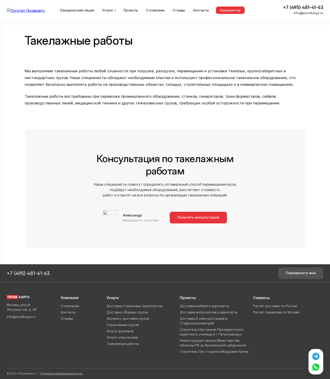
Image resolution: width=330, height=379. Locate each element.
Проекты (130, 10)
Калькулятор (230, 10)
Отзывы (179, 10)
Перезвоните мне (301, 273)
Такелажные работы (123, 344)
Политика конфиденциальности (61, 373)
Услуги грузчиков (120, 331)
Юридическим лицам (77, 10)
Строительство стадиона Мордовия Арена (214, 351)
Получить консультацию (198, 217)
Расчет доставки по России (275, 306)
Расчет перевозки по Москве (276, 312)
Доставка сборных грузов (127, 312)
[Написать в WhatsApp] (315, 367)
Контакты (201, 10)
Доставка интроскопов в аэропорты (209, 312)
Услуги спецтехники (122, 337)
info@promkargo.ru (308, 13)
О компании (155, 10)
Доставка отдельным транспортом (135, 306)
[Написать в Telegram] (315, 356)
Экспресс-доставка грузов (128, 318)
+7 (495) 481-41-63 (302, 7)
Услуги (107, 10)
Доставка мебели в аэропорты (204, 306)
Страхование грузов (123, 325)
